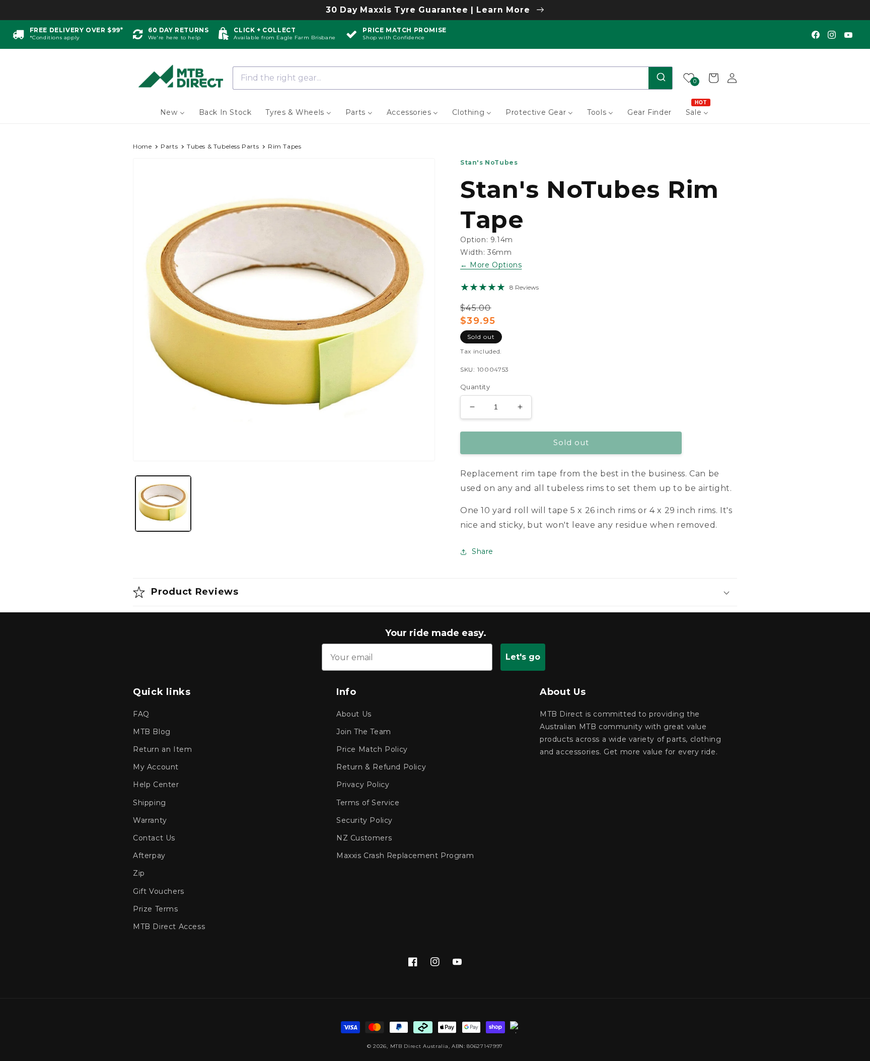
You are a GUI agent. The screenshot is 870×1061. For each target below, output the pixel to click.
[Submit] (660, 78)
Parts (169, 146)
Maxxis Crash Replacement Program (405, 855)
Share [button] (482, 551)
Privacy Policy (362, 784)
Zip (139, 873)
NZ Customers (364, 837)
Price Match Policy (372, 749)
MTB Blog (152, 731)
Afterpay (149, 855)
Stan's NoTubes (489, 162)
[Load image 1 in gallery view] (163, 503)
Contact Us (154, 837)
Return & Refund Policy (381, 766)
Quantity (475, 387)
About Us (354, 714)
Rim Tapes (284, 146)
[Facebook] (816, 35)
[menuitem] (172, 112)
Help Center (156, 784)
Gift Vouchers (158, 891)
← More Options (491, 264)
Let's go (522, 657)
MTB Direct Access (169, 926)
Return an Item (162, 749)
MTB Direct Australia (419, 1046)
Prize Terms (155, 908)
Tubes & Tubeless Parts (223, 146)
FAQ (141, 714)
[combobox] (453, 78)
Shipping (149, 802)
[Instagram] (832, 35)
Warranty (150, 820)
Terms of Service (368, 802)
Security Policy (364, 820)
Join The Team (363, 731)
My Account (156, 766)
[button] (435, 592)
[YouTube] (848, 35)
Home (142, 146)
